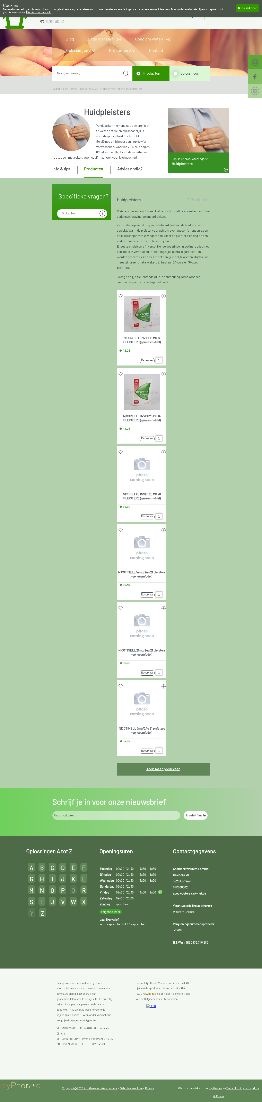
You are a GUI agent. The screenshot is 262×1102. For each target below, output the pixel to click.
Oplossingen (189, 73)
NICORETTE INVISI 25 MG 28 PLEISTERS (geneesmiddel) (142, 496)
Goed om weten (149, 38)
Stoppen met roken (111, 88)
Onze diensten (101, 38)
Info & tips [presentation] (61, 168)
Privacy (149, 1088)
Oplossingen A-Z (80, 50)
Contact (156, 50)
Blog (70, 38)
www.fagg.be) (150, 993)
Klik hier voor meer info (38, 12)
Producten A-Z (122, 50)
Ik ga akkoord (247, 8)
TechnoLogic (234, 1088)
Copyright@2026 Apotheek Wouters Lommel (89, 1088)
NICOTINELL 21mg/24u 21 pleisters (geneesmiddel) (142, 652)
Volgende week (111, 912)
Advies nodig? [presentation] (129, 168)
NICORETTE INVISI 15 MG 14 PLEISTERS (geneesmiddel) (142, 340)
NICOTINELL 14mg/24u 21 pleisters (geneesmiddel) (142, 574)
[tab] (64, 171)
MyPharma (215, 1088)
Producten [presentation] (93, 168)
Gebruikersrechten (131, 1088)
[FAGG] (171, 1017)
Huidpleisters (134, 88)
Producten (151, 73)
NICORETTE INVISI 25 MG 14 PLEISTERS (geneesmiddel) (142, 418)
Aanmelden (228, 15)
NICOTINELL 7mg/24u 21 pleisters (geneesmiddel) (142, 730)
